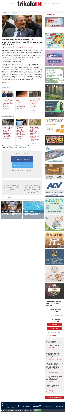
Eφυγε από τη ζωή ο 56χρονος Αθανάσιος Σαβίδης (52, 387)
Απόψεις (18, 47)
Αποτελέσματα (54, 328)
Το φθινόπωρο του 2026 (56, 310)
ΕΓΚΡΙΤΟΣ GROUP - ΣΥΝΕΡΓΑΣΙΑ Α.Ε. (53, 406)
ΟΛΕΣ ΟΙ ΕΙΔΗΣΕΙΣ (54, 397)
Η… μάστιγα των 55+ (54, 26)
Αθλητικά (59, 359)
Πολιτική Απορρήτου (11, 407)
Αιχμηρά (51, 21)
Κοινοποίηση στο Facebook (23, 159)
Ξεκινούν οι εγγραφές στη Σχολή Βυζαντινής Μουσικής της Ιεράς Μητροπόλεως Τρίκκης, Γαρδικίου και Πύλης (54, 366)
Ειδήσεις (19, 146)
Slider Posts (6, 88)
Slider (58, 381)
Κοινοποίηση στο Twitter (24, 165)
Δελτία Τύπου (51, 392)
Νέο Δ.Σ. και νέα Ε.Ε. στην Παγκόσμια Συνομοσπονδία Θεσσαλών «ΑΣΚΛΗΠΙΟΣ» (11, 213)
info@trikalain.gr (27, 406)
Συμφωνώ (38, 410)
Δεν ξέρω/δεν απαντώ (56, 320)
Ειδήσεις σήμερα (8, 116)
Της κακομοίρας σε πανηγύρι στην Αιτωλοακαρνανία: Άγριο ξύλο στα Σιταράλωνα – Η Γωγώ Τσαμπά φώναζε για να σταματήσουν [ (32, 189)
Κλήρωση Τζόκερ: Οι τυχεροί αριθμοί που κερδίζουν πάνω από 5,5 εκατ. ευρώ (54, 355)
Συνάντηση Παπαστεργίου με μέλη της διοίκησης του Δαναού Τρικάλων (54, 378)
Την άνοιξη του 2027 (56, 315)
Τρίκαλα (58, 3)
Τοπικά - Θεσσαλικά (53, 349)
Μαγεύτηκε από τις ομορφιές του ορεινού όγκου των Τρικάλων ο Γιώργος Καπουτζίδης (53, 343)
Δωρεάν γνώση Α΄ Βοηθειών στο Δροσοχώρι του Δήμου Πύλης (12, 187)
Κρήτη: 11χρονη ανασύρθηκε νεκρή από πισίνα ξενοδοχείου (32, 213)
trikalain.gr (22, 147)
